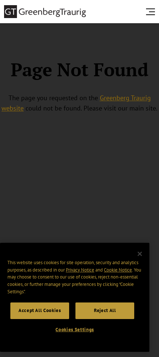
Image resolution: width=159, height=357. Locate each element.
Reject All (105, 310)
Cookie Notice (118, 270)
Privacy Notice (80, 270)
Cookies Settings (74, 329)
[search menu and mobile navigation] (152, 12)
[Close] (140, 254)
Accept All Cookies (39, 310)
